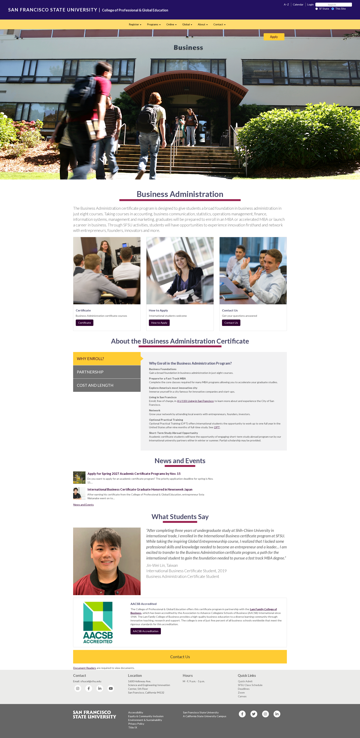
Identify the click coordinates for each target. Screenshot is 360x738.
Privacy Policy (136, 723)
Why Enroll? (90, 358)
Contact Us (231, 322)
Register (136, 25)
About (204, 25)
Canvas (242, 696)
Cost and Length (95, 385)
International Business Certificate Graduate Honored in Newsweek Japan (140, 489)
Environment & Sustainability (145, 719)
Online (172, 25)
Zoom (241, 692)
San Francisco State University (201, 712)
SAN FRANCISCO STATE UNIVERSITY (52, 9)
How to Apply (159, 322)
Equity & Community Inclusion (146, 716)
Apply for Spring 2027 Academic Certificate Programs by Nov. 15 (134, 474)
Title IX (132, 727)
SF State (324, 8)
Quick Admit (245, 681)
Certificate (84, 322)
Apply (274, 37)
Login (310, 4)
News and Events (83, 504)
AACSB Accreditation (145, 631)
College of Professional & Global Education (135, 10)
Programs (155, 25)
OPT (217, 427)
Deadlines (244, 688)
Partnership (90, 371)
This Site (340, 8)
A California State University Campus (204, 716)
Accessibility (135, 712)
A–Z (286, 4)
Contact (220, 25)
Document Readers (84, 667)
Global (188, 25)
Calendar (298, 4)
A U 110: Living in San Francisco (195, 401)
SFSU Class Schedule (250, 685)
